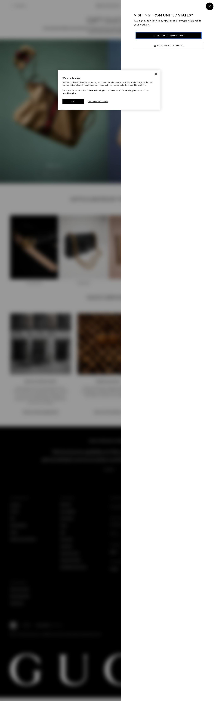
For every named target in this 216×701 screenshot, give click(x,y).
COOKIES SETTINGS (98, 102)
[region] (109, 90)
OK (73, 101)
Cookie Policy (69, 93)
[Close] (209, 6)
